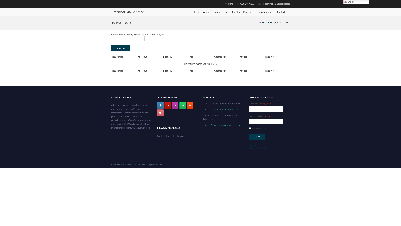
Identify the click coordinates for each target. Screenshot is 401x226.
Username (260, 103)
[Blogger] (190, 105)
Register (236, 12)
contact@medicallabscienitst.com (220, 109)
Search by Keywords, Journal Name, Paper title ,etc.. (138, 34)
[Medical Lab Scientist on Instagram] (175, 105)
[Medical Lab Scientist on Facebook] (160, 105)
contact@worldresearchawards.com (221, 125)
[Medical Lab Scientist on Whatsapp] (182, 105)
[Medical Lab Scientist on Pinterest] (160, 112)
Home (197, 12)
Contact (281, 12)
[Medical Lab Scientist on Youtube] (167, 105)
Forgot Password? (258, 147)
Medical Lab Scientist (129, 12)
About (206, 12)
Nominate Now (220, 12)
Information (264, 12)
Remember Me (259, 128)
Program (247, 12)
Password (260, 116)
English (350, 2)
